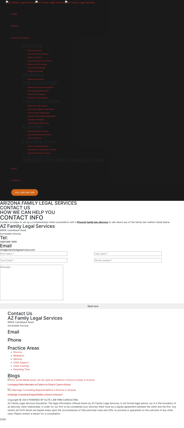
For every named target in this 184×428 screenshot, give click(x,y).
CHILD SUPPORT (40, 83)
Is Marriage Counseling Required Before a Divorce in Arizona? (35, 394)
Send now (93, 306)
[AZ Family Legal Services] (21, 2)
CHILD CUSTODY (41, 101)
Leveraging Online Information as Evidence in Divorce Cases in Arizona (39, 384)
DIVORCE (32, 46)
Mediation (33, 75)
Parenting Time (38, 142)
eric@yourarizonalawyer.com (23, 336)
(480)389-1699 (8, 241)
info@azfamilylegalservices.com (17, 249)
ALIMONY (32, 127)
